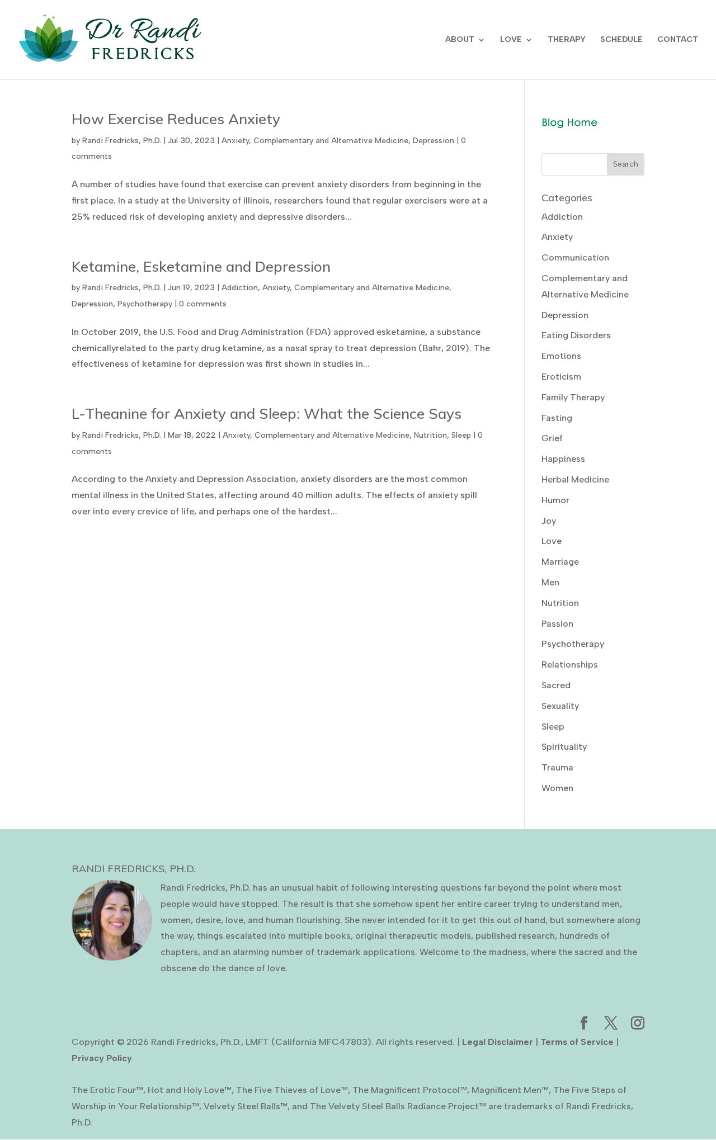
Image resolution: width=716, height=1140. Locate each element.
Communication (575, 257)
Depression (433, 140)
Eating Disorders (576, 335)
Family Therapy (573, 397)
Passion (557, 623)
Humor (555, 500)
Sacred (556, 685)
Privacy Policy (102, 1058)
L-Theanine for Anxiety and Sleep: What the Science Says (266, 413)
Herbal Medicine (575, 479)
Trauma (557, 767)
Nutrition (430, 435)
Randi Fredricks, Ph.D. (121, 140)
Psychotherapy (144, 304)
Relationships (569, 664)
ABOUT (459, 40)
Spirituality (564, 746)
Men (550, 582)
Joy (548, 520)
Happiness (563, 458)
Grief (552, 438)
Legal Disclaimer (497, 1042)
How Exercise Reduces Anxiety (176, 119)
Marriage (560, 561)
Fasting (556, 418)
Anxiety (235, 140)
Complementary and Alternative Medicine (330, 140)
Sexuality (560, 706)
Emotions (561, 356)
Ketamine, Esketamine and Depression (201, 266)
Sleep (461, 435)
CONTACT (677, 40)
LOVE (511, 40)
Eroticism (561, 376)
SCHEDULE (621, 40)
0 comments (203, 304)
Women (557, 788)
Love (551, 541)
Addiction (240, 287)
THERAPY (567, 40)
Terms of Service (577, 1042)
